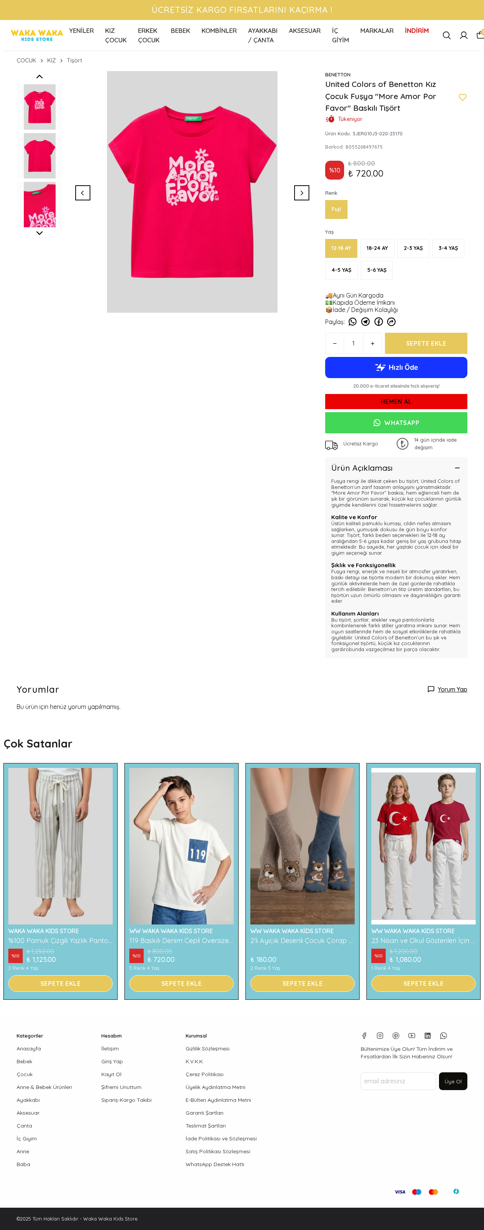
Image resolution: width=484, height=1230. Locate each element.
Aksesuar (28, 1112)
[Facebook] (364, 1035)
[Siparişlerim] (463, 35)
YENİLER (81, 30)
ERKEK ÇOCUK (149, 35)
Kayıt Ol (111, 1074)
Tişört (74, 60)
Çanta (24, 1125)
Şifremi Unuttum (121, 1087)
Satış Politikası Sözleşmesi (218, 1151)
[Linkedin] (427, 1035)
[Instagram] (380, 1035)
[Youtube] (411, 1035)
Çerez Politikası (204, 1074)
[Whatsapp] (443, 1035)
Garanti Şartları (204, 1112)
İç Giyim (27, 1138)
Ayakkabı (28, 1100)
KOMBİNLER (219, 30)
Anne (23, 1151)
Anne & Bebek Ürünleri (44, 1087)
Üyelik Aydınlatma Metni (215, 1087)
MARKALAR (377, 30)
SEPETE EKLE (426, 343)
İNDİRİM (417, 30)
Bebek (24, 1061)
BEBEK (180, 30)
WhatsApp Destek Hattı (215, 1164)
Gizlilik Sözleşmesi (208, 1048)
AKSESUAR (305, 30)
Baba (23, 1164)
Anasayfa (29, 1048)
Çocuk (25, 1074)
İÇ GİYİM (340, 35)
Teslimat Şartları (206, 1125)
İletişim (110, 1048)
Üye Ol (453, 1081)
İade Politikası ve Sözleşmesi (221, 1138)
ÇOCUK (26, 60)
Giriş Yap (112, 1061)
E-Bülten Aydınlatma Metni (218, 1100)
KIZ (51, 60)
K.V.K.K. (195, 1061)
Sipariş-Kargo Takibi (126, 1100)
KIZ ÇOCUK (116, 35)
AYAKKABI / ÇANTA (263, 35)
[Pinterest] (395, 1035)
